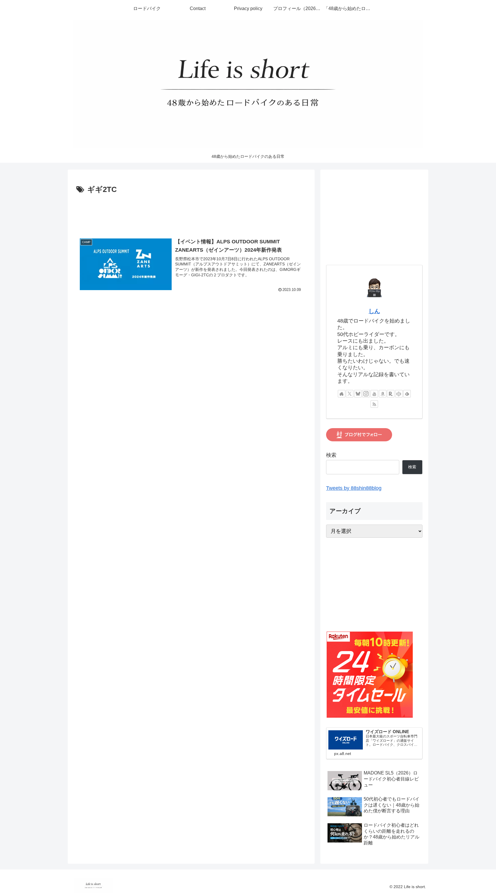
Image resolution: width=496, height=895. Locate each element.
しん (374, 311)
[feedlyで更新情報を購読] (407, 393)
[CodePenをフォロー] (399, 393)
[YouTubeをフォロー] (374, 393)
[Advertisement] (191, 212)
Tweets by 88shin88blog (353, 488)
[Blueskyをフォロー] (358, 393)
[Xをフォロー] (349, 393)
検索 (331, 455)
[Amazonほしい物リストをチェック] (382, 393)
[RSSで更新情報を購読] (374, 404)
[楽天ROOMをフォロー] (390, 393)
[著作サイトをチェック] (341, 393)
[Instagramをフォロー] (366, 393)
